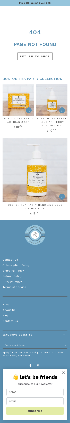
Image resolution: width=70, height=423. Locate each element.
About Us (9, 310)
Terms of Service (14, 287)
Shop (6, 304)
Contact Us (10, 259)
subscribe (35, 411)
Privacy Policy (12, 281)
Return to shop (35, 56)
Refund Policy (12, 276)
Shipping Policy (13, 270)
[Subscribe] (65, 345)
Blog (5, 315)
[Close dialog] (63, 372)
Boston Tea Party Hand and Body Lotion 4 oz (52, 122)
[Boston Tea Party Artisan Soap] (18, 100)
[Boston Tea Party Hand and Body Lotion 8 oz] (35, 170)
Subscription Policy (16, 265)
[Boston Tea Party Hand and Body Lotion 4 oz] (51, 100)
